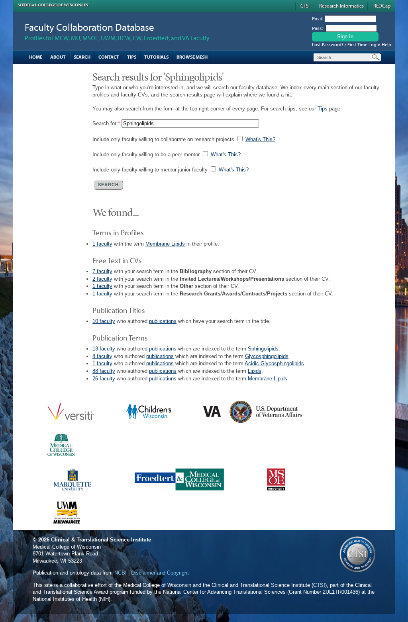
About (58, 57)
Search (82, 57)
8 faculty (102, 356)
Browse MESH (192, 57)
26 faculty (103, 379)
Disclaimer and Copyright (160, 573)
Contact (108, 57)
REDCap (381, 5)
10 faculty (103, 321)
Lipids (254, 371)
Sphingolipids (263, 349)
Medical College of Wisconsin (53, 5)
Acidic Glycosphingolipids (274, 363)
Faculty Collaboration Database (89, 27)
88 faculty (103, 371)
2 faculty (102, 279)
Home (35, 57)
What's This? (260, 139)
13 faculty (103, 349)
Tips (131, 57)
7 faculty (102, 271)
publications (163, 321)
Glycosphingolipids (266, 356)
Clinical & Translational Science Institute (101, 540)
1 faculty (102, 244)
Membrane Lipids (165, 244)
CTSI (305, 5)
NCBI (120, 573)
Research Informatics (341, 5)
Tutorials (156, 57)
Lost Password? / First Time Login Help (351, 44)
